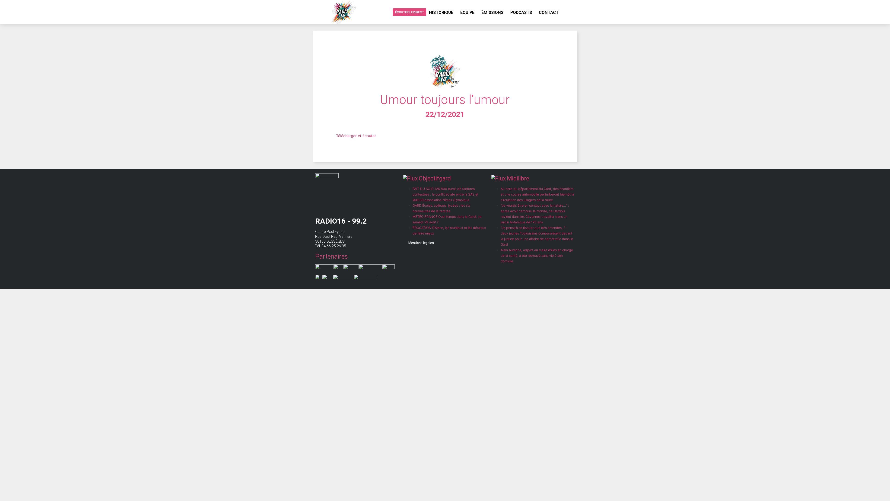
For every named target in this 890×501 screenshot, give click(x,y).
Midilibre (518, 178)
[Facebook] (565, 12)
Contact (549, 12)
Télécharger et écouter (356, 135)
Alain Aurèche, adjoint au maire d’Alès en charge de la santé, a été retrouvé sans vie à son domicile (537, 255)
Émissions (492, 12)
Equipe (467, 12)
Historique (441, 12)
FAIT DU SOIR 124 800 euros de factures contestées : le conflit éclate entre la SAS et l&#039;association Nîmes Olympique (445, 194)
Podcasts (521, 12)
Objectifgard (435, 178)
